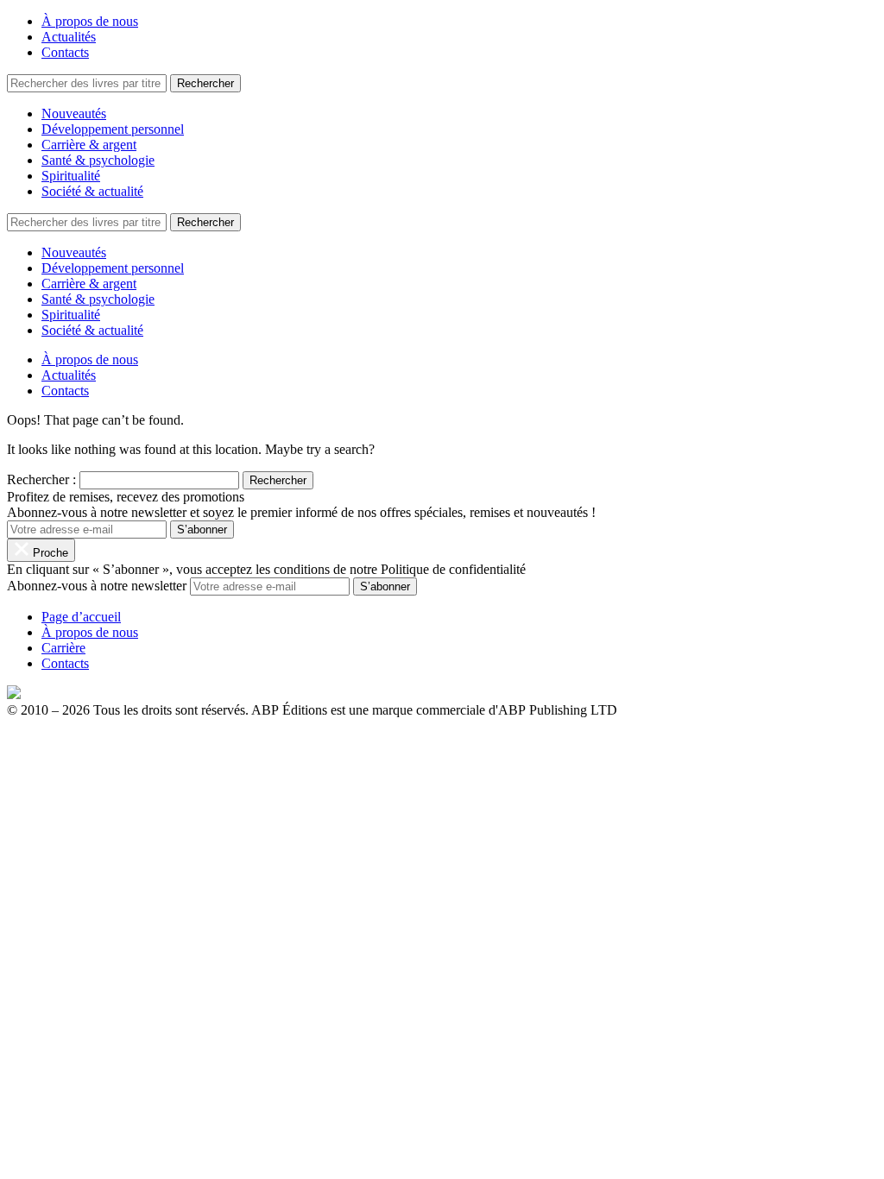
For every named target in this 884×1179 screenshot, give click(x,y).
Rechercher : (41, 479)
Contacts (65, 52)
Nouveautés (73, 113)
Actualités (68, 36)
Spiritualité (70, 175)
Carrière (63, 647)
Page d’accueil (81, 616)
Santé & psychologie (98, 160)
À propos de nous (89, 21)
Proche (48, 552)
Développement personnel (112, 129)
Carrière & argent (88, 144)
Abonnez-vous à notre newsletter (96, 585)
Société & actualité (92, 191)
